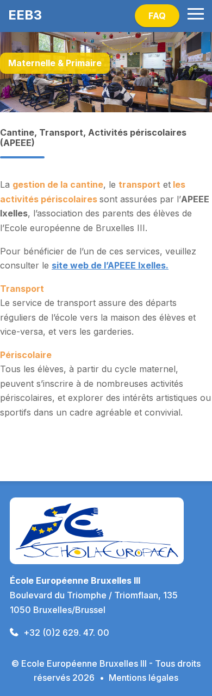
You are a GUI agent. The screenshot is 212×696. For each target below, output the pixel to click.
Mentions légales (143, 677)
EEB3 (25, 15)
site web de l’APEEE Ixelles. (110, 265)
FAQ (157, 15)
